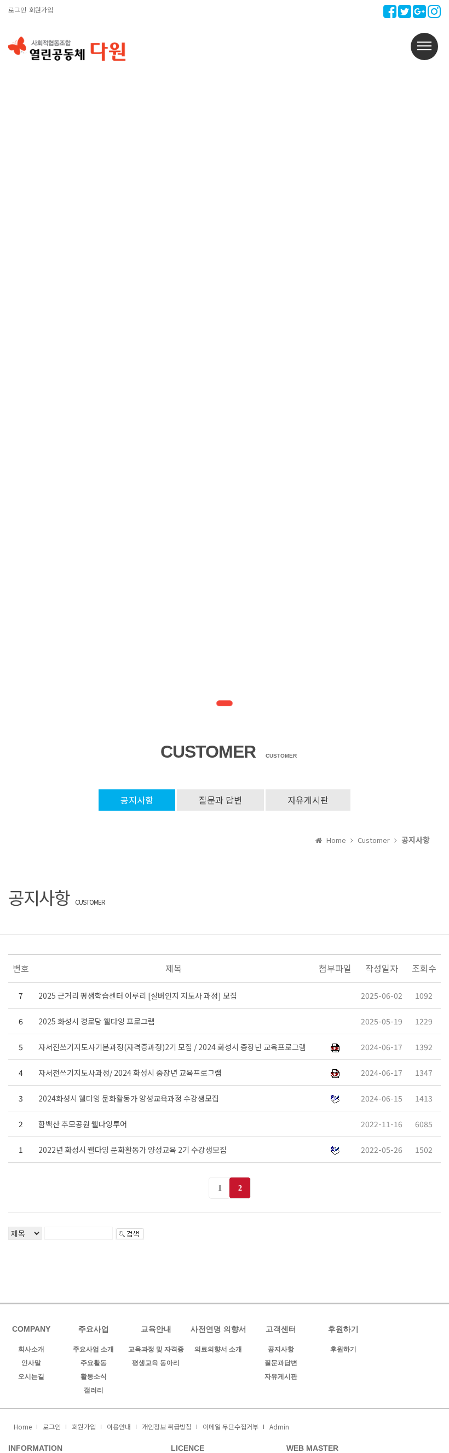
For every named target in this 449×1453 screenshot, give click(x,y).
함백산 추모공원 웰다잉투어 (82, 1123)
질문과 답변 (220, 799)
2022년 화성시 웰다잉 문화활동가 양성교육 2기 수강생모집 (132, 1149)
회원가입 (41, 9)
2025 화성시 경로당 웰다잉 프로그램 (96, 1021)
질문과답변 (280, 1363)
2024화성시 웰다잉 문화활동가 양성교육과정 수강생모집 (128, 1098)
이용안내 (119, 1426)
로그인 (17, 9)
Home (23, 1426)
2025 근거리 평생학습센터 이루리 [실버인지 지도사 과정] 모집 (137, 995)
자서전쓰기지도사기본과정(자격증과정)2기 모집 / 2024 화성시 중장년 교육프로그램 (172, 1046)
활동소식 (93, 1376)
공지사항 (136, 799)
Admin (279, 1426)
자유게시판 (308, 799)
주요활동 (93, 1363)
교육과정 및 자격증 (156, 1349)
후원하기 (343, 1349)
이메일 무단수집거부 (230, 1426)
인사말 (31, 1363)
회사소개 (31, 1349)
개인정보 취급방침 (167, 1426)
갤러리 (93, 1390)
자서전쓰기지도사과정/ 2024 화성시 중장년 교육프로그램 (130, 1072)
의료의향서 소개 (218, 1349)
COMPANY (31, 1329)
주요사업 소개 (93, 1349)
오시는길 (31, 1376)
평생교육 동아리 (156, 1363)
